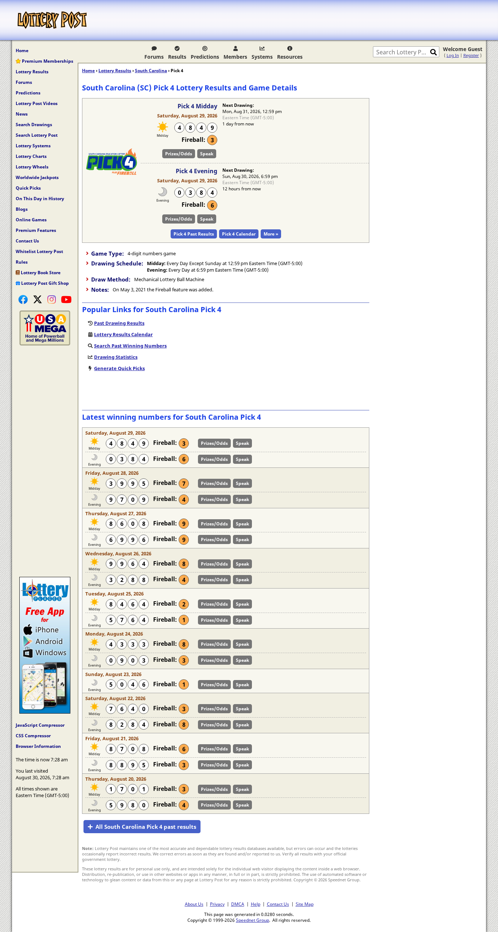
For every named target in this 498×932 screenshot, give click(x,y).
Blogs (22, 209)
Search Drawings (34, 124)
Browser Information (38, 746)
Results (177, 56)
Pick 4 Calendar (239, 234)
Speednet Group (252, 920)
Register (471, 55)
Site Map (305, 904)
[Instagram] (51, 299)
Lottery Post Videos (37, 103)
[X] (37, 299)
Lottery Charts (31, 156)
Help (255, 904)
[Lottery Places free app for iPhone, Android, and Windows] (44, 711)
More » (271, 234)
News (22, 114)
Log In (453, 55)
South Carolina (151, 70)
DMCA (237, 904)
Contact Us (27, 241)
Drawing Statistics (115, 357)
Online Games (31, 220)
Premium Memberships (47, 61)
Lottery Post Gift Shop (44, 283)
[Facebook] (23, 299)
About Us (194, 904)
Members (235, 56)
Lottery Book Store (40, 272)
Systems (262, 56)
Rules (22, 262)
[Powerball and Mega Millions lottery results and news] (44, 344)
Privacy (217, 904)
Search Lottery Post (37, 135)
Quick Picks (28, 188)
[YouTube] (66, 299)
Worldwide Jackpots (37, 177)
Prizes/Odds (178, 154)
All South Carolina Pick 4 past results (146, 826)
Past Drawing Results (119, 323)
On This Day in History (40, 198)
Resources (290, 56)
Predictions (205, 56)
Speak (206, 154)
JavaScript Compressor (40, 725)
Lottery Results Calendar (123, 334)
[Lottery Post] (52, 20)
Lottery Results (32, 72)
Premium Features (36, 230)
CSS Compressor (33, 736)
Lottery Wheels (32, 167)
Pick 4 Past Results (194, 234)
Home (22, 50)
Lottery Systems (33, 146)
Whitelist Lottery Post (39, 251)
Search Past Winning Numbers (130, 345)
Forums (154, 56)
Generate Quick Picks (119, 368)
